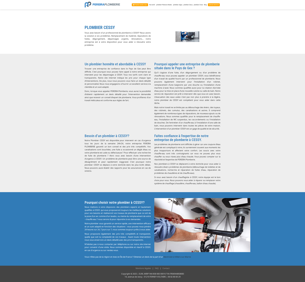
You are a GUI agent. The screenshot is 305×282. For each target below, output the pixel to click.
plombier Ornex (198, 5)
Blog (205, 5)
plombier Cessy (188, 5)
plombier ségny (177, 5)
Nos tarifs (152, 5)
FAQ (157, 268)
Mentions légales (143, 268)
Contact (166, 268)
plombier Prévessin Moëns (164, 5)
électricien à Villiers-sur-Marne (177, 257)
